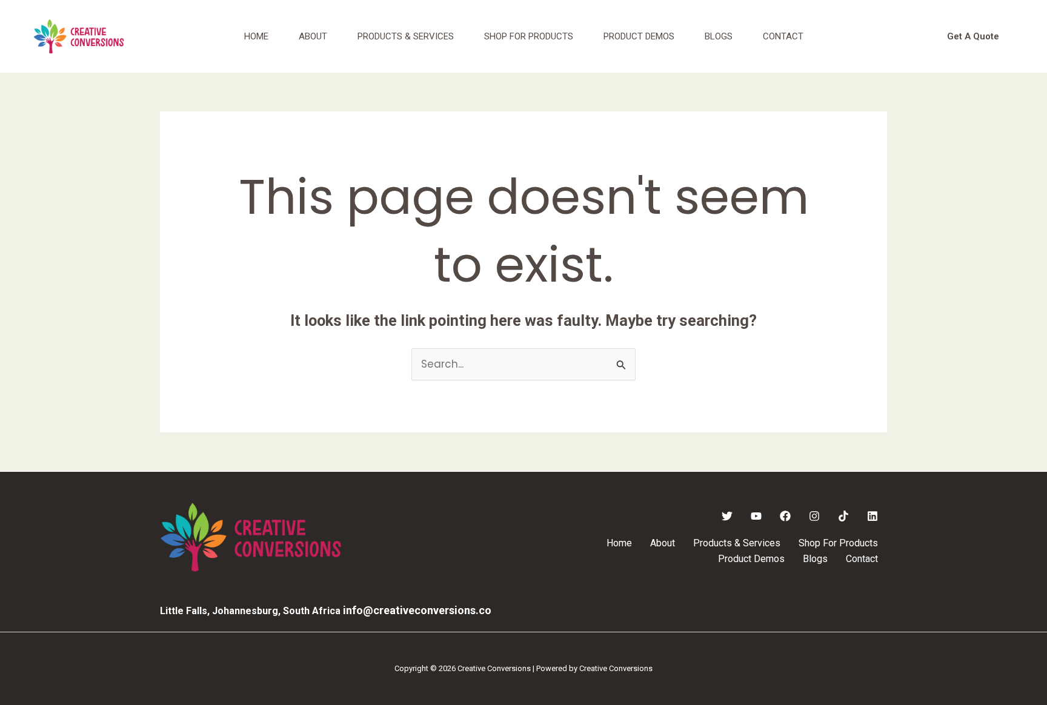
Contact (783, 36)
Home (256, 36)
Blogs (719, 36)
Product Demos (638, 36)
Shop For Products (528, 36)
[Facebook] (785, 516)
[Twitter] (727, 516)
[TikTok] (843, 516)
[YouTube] (756, 516)
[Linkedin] (872, 516)
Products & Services (405, 36)
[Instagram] (814, 516)
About (313, 36)
